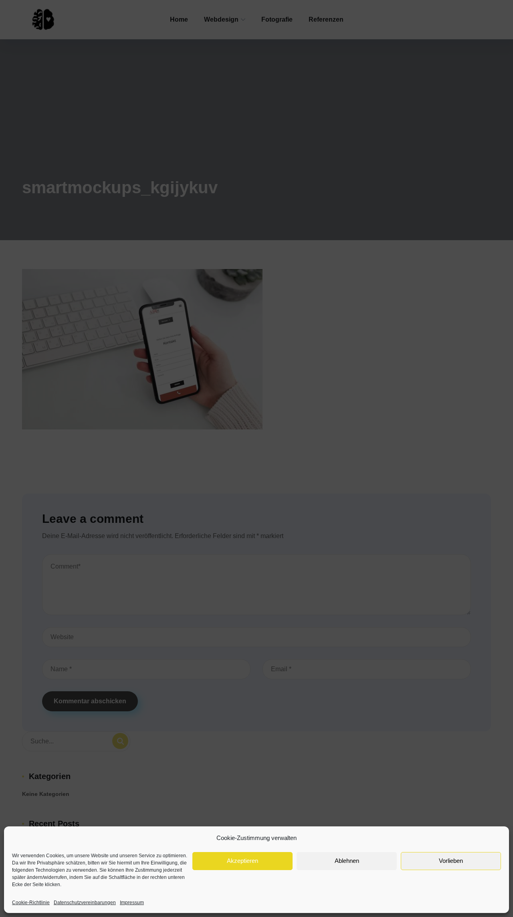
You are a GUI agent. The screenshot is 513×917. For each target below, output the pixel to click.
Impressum (132, 902)
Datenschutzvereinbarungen (85, 902)
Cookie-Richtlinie (31, 902)
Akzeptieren (242, 860)
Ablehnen (347, 860)
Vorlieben (451, 860)
